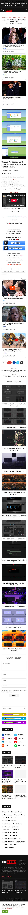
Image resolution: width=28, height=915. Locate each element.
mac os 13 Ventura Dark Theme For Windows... (14, 649)
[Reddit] (20, 5)
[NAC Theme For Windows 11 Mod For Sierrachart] (14, 393)
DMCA (18, 3)
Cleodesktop (12, 23)
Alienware (14, 817)
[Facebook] (5, 5)
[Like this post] (10, 362)
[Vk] (18, 5)
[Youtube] (15, 5)
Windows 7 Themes (19, 815)
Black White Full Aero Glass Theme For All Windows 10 (7, 796)
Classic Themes (6, 824)
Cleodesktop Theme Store (14, 264)
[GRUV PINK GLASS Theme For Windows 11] (14, 438)
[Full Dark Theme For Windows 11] (7, 760)
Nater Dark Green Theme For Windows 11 (14, 561)
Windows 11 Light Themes (9, 835)
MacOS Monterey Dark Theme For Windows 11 (6, 781)
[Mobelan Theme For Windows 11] (20, 760)
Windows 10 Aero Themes (9, 820)
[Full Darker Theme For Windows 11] (14, 528)
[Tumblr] (13, 5)
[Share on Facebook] (14, 362)
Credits (14, 3)
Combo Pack (15, 829)
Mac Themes (5, 829)
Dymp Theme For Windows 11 (14, 471)
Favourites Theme (6, 268)
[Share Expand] (21, 362)
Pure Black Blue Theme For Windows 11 (20, 781)
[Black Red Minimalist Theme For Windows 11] (14, 572)
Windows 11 (14, 268)
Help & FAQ (24, 3)
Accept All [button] (5, 911)
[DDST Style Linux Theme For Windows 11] (20, 789)
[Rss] (22, 5)
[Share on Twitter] (17, 362)
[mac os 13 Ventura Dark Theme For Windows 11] (14, 638)
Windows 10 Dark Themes (9, 838)
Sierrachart (5, 817)
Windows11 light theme (19, 271)
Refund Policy (20, 1)
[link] (14, 179)
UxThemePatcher (7, 815)
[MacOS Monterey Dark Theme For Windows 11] (7, 774)
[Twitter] (7, 5)
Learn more (9, 908)
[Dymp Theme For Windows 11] (14, 461)
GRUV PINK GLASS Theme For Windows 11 (14, 449)
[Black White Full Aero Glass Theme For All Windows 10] (7, 789)
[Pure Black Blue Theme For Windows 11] (20, 774)
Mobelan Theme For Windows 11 (20, 766)
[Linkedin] (11, 5)
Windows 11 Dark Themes (9, 844)
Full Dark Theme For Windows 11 (7, 766)
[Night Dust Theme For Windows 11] (14, 595)
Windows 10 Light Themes (9, 832)
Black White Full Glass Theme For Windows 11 (14, 493)
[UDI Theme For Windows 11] (14, 617)
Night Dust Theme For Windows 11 (14, 606)
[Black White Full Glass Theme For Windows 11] (14, 482)
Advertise (11, 1)
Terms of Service (5, 3)
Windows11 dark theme (7, 271)
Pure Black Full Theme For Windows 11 (14, 516)
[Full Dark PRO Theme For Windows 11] (14, 416)
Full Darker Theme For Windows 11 (14, 539)
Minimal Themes (20, 841)
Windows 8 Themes (16, 812)
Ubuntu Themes (17, 824)
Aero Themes (6, 826)
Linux (20, 838)
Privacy (5, 1)
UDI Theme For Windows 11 (14, 627)
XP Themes (5, 274)
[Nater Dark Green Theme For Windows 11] (14, 549)
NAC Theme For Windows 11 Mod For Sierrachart (14, 404)
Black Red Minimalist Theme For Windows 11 (14, 584)
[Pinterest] (9, 5)
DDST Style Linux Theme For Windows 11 (20, 796)
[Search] (26, 10)
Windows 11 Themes (8, 847)
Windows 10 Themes (8, 841)
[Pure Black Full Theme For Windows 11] (14, 505)
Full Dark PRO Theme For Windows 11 (14, 427)
